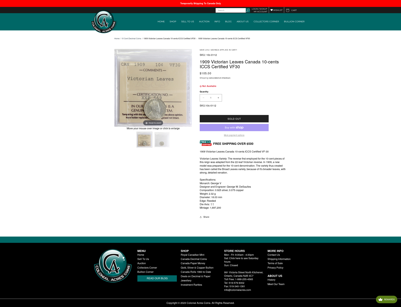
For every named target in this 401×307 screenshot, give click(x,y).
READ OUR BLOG (157, 278)
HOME (161, 21)
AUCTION (204, 21)
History (271, 279)
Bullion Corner (145, 272)
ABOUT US (243, 21)
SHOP (173, 21)
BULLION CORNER (294, 21)
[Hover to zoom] (153, 87)
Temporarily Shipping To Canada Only (200, 3)
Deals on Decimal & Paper (195, 276)
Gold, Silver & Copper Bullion (197, 267)
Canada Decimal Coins (194, 259)
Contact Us (274, 254)
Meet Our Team (276, 284)
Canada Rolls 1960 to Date (196, 272)
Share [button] (206, 216)
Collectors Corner (147, 267)
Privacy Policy (275, 267)
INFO (217, 21)
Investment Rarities (191, 284)
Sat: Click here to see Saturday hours (241, 259)
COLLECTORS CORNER (266, 21)
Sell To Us (143, 259)
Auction (141, 263)
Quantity (204, 91)
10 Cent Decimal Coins (131, 38)
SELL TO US (187, 21)
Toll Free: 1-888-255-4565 (238, 279)
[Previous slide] (117, 88)
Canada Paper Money (193, 263)
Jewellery (186, 280)
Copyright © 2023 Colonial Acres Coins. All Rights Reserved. (200, 303)
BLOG (228, 21)
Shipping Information (279, 259)
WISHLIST (277, 10)
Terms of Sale (275, 263)
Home (117, 38)
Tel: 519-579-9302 (234, 283)
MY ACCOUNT (260, 11)
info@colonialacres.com (237, 290)
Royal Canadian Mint (192, 254)
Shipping (204, 77)
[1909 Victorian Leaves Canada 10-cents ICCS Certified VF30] (144, 139)
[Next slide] (189, 88)
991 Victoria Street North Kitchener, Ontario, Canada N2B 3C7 (243, 274)
